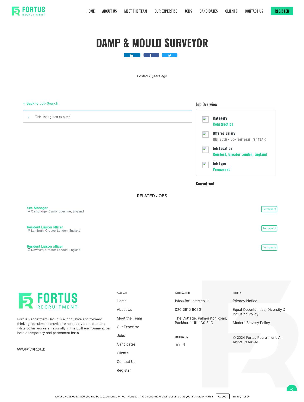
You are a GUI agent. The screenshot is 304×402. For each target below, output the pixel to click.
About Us (124, 310)
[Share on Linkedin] (132, 55)
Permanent (221, 169)
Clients (122, 353)
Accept (222, 396)
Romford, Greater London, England (240, 154)
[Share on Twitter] (169, 55)
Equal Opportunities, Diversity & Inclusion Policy (259, 312)
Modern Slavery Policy (251, 323)
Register (124, 370)
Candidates (126, 344)
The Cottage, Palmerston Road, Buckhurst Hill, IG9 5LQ (201, 320)
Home (122, 301)
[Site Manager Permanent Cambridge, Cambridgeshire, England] (152, 202)
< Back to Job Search (40, 103)
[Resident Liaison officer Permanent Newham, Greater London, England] (152, 241)
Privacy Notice (245, 301)
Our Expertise (128, 327)
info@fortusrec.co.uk (192, 301)
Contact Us (126, 362)
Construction (223, 124)
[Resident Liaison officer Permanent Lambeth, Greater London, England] (152, 221)
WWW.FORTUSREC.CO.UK (31, 349)
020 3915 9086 (188, 310)
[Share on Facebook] (151, 55)
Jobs (121, 336)
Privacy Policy (241, 396)
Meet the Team (129, 318)
